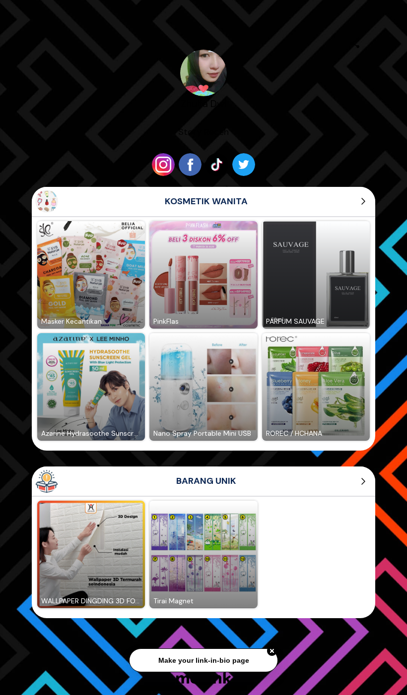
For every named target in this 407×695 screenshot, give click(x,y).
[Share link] (355, 42)
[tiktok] (216, 164)
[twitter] (243, 164)
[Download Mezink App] (203, 677)
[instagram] (163, 164)
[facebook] (190, 164)
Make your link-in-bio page (203, 659)
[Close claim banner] (272, 650)
